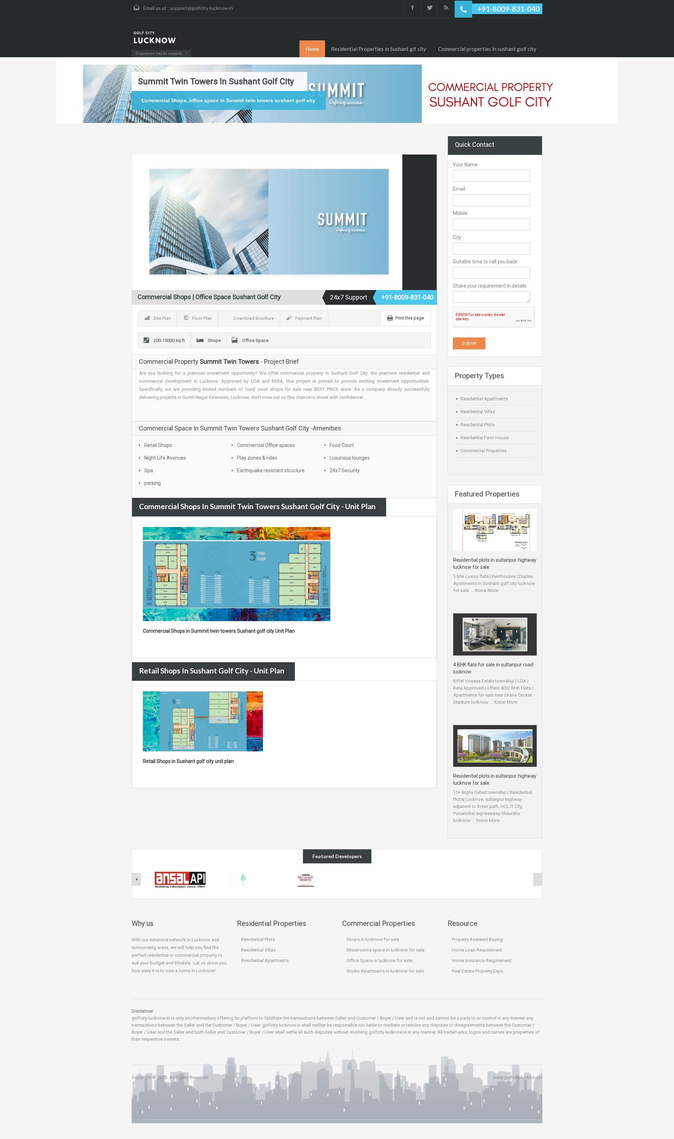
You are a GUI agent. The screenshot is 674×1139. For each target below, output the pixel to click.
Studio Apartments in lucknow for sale (385, 971)
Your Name (465, 164)
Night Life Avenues (165, 458)
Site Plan (162, 318)
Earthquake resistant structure (271, 470)
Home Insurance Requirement (481, 960)
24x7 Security (345, 470)
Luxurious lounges (350, 458)
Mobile (460, 213)
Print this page (409, 318)
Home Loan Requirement (477, 950)
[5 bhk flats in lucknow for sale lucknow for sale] (495, 529)
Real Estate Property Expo (477, 971)
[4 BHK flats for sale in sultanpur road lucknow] (495, 634)
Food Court (342, 445)
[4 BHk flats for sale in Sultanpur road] (243, 879)
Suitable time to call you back (485, 261)
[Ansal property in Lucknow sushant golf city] (181, 879)
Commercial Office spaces (266, 445)
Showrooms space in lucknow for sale (385, 950)
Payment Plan (309, 318)
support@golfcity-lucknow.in (201, 8)
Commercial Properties (484, 450)
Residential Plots (477, 424)
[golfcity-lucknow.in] (165, 38)
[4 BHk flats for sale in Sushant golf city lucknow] (306, 879)
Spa (148, 470)
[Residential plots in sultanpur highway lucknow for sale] (495, 745)
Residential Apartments (484, 398)
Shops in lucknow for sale (372, 939)
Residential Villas (478, 411)
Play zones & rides (257, 458)
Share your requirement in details (490, 286)
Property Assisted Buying (477, 939)
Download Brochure (254, 318)
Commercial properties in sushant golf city (487, 49)
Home (312, 49)
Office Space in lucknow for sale (379, 960)
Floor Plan (202, 318)
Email (459, 189)
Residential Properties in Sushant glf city (378, 49)
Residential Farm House (485, 437)
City (457, 237)
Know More (486, 590)
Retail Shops (158, 445)
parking (152, 483)
